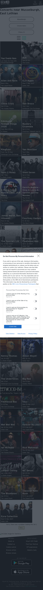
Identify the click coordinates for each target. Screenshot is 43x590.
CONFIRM (12, 326)
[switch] (35, 294)
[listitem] (21, 290)
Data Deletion (10, 333)
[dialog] (21, 295)
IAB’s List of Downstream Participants (24, 284)
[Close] (39, 256)
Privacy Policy (32, 333)
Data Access (21, 333)
